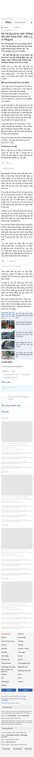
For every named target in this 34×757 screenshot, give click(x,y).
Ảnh (2, 678)
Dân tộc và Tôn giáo (7, 641)
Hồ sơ (20, 674)
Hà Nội (13, 371)
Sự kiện (25, 690)
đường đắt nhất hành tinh (10, 377)
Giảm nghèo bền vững (8, 667)
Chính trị (21, 634)
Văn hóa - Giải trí (23, 648)
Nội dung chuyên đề (24, 670)
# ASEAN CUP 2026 (19, 22)
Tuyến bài (9, 690)
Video (20, 678)
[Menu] (2, 22)
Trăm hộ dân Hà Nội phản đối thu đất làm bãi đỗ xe (24, 323)
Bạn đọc (20, 659)
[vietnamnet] (8, 23)
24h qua (3, 685)
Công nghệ (21, 652)
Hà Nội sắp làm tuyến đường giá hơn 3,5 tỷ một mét (24, 315)
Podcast (20, 681)
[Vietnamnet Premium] (5, 635)
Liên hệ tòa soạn (7, 707)
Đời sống (4, 648)
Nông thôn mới (23, 667)
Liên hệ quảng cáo (7, 728)
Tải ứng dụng (6, 749)
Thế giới (20, 645)
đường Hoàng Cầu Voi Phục (11, 374)
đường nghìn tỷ (26, 374)
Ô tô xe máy (5, 656)
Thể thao (21, 641)
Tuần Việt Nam (6, 663)
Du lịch (20, 656)
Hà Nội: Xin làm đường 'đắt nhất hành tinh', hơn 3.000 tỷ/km (24, 334)
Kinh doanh (21, 637)
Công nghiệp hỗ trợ (24, 663)
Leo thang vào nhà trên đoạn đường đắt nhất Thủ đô (24, 354)
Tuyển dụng (28, 749)
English (3, 674)
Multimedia (5, 681)
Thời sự (6, 27)
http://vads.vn (11, 742)
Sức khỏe (4, 652)
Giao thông (16, 27)
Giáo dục (4, 645)
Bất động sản (5, 659)
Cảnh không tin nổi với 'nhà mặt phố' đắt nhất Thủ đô (24, 344)
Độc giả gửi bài (17, 749)
